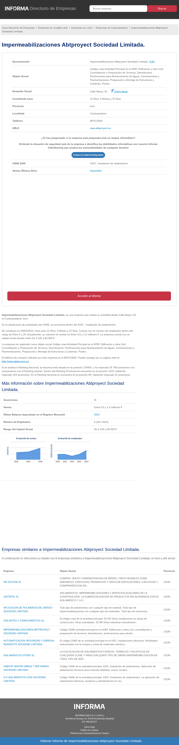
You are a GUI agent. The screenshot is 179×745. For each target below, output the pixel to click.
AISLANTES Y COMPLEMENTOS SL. (24, 620)
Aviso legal (89, 727)
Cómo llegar (121, 91)
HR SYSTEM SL (12, 582)
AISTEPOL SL (11, 596)
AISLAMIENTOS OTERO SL (19, 655)
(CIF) (152, 61)
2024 (97, 414)
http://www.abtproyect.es (15, 361)
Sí (95, 400)
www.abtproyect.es (100, 128)
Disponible (96, 170)
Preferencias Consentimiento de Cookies (89, 733)
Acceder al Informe (89, 295)
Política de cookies (89, 730)
